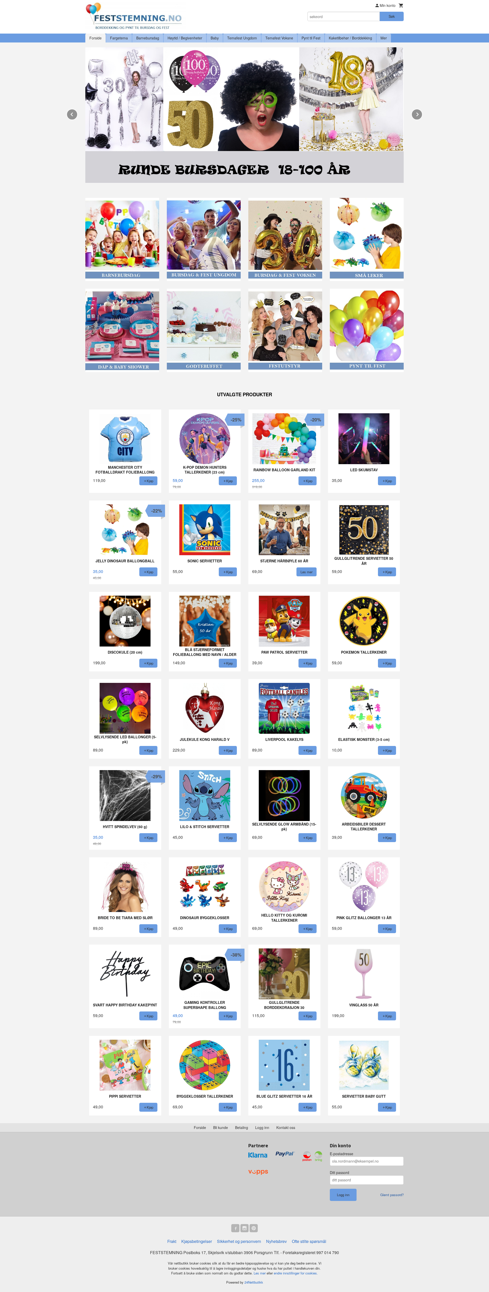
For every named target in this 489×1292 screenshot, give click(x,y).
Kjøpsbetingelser (196, 1241)
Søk (392, 16)
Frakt (171, 1241)
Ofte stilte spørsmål (309, 1241)
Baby (215, 37)
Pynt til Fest (311, 37)
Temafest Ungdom (242, 37)
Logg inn (262, 1127)
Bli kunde (220, 1127)
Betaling (241, 1127)
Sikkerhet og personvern (239, 1241)
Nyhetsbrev (276, 1241)
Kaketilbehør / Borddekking (350, 37)
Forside (95, 37)
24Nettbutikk (253, 1282)
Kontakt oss (285, 1127)
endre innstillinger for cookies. (296, 1273)
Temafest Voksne (279, 37)
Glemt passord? (392, 1194)
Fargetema (119, 37)
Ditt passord (339, 1172)
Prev (77, 114)
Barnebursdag (147, 37)
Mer (384, 37)
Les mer (260, 1273)
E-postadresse (341, 1153)
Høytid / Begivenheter (185, 37)
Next (422, 114)
